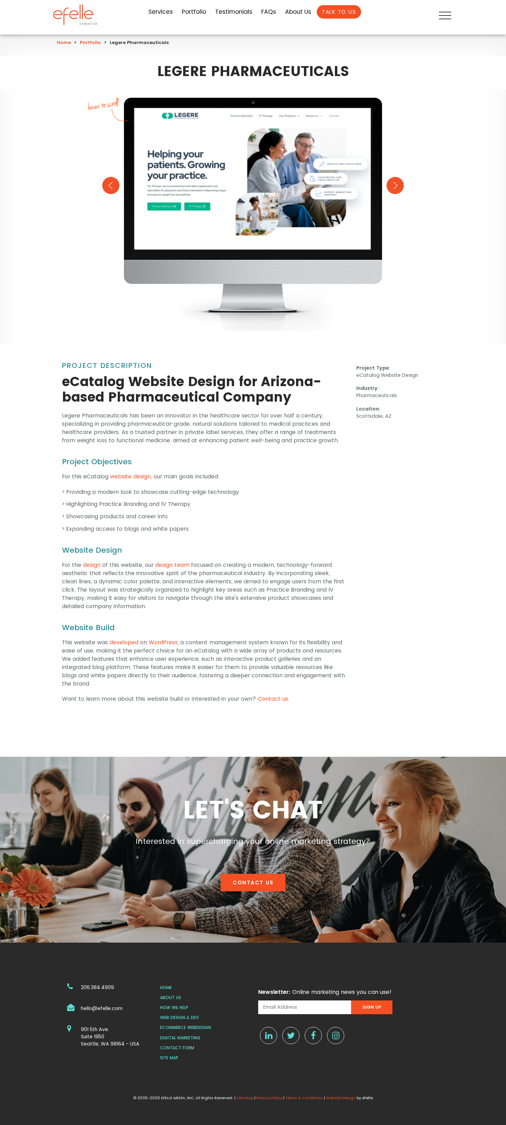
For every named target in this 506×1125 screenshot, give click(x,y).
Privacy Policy (269, 1098)
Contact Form (177, 1048)
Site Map (169, 1058)
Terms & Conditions (304, 1098)
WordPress (163, 642)
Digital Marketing (180, 1038)
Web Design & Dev (179, 1017)
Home (64, 42)
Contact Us (253, 882)
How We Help (174, 1007)
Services (160, 12)
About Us (298, 12)
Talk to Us (339, 11)
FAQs (268, 12)
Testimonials (233, 12)
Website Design (341, 1098)
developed (123, 642)
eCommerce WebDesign (185, 1027)
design (92, 565)
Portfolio (194, 12)
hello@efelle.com (102, 1008)
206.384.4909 (97, 987)
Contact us (273, 699)
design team (172, 565)
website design (130, 476)
